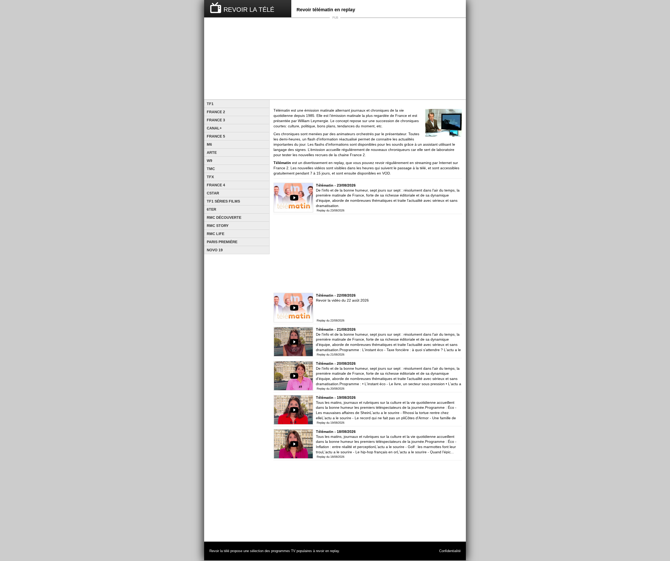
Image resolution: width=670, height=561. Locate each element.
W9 (209, 161)
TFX (210, 177)
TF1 (210, 104)
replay (334, 551)
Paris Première (222, 242)
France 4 (216, 185)
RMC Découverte (224, 217)
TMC (211, 169)
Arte (212, 152)
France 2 (216, 112)
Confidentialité (450, 551)
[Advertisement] (335, 58)
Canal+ (214, 128)
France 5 (216, 136)
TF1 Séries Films (223, 201)
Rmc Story (217, 226)
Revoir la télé (219, 551)
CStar (213, 193)
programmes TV (283, 551)
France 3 (216, 120)
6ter (211, 209)
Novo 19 (215, 250)
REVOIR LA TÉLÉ (249, 9)
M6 (209, 144)
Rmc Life (215, 234)
